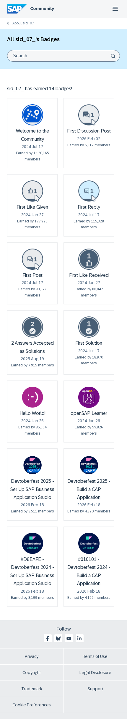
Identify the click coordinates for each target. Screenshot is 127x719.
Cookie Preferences (31, 705)
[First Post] (32, 259)
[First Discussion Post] (89, 114)
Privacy (31, 656)
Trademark (31, 688)
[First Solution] (89, 327)
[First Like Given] (32, 191)
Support (95, 688)
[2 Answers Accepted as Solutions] (32, 327)
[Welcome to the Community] (32, 114)
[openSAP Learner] (89, 397)
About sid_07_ (24, 23)
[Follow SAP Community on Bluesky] (58, 638)
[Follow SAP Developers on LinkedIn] (79, 638)
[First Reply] (89, 191)
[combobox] (63, 56)
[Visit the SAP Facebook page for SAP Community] (47, 638)
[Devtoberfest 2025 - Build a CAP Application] (89, 465)
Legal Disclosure (95, 672)
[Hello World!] (32, 397)
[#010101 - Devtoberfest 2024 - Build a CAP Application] (89, 543)
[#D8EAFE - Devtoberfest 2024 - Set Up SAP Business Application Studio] (32, 543)
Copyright (31, 672)
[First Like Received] (89, 259)
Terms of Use (95, 656)
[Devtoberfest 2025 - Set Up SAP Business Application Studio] (32, 465)
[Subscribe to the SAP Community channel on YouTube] (68, 638)
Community (42, 8)
